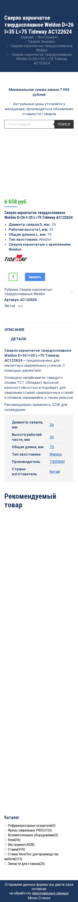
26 (52, 425)
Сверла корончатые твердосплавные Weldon (28, 292)
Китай (55, 471)
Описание (14, 329)
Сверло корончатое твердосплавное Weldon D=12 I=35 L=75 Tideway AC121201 (39, 642)
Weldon (56, 454)
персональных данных (50, 893)
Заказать (34, 277)
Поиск (64, 124)
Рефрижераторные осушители (31, 826)
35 (52, 437)
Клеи (14, 840)
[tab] (39, 327)
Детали (18, 339)
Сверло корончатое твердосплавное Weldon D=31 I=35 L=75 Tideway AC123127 (39, 789)
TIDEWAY (57, 461)
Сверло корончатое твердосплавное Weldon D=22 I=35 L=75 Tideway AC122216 (39, 569)
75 (52, 447)
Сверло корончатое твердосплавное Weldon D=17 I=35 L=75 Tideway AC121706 (39, 715)
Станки (16, 849)
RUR (20, 306)
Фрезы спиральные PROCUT (30, 830)
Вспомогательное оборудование (33, 835)
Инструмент (21, 845)
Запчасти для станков (26, 864)
